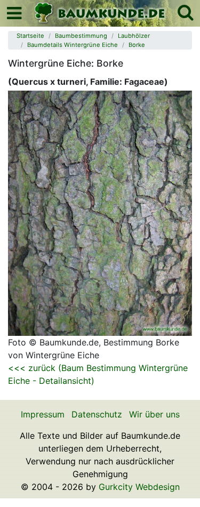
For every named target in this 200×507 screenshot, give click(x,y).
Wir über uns (154, 414)
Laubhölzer (134, 35)
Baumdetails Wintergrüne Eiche (72, 45)
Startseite (30, 35)
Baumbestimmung (81, 35)
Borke (137, 45)
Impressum (43, 414)
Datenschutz (96, 414)
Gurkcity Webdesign (139, 486)
